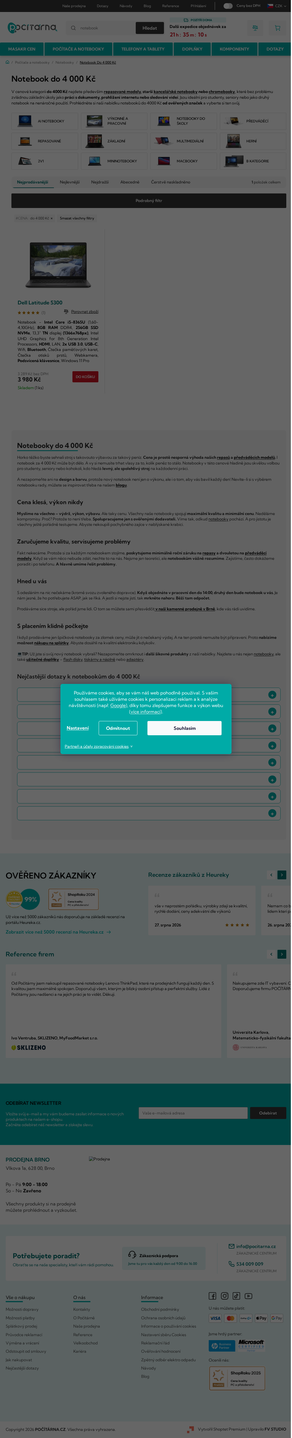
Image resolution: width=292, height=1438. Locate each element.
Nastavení (75, 728)
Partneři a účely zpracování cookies (95, 746)
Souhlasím (182, 728)
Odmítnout (116, 728)
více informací (143, 711)
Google (116, 705)
